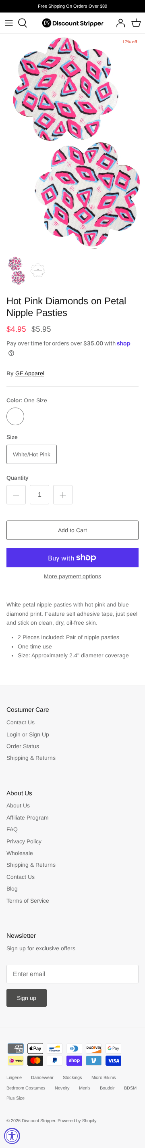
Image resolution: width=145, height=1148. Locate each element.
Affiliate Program (27, 817)
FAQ (12, 829)
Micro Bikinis (103, 1077)
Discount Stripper (38, 1120)
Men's (85, 1087)
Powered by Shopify (77, 1120)
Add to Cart (72, 530)
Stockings (72, 1077)
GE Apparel (29, 373)
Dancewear (42, 1077)
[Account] (118, 23)
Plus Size (15, 1098)
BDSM (130, 1087)
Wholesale (19, 853)
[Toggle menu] (9, 23)
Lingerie (14, 1077)
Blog (12, 888)
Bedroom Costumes (26, 1087)
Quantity (17, 478)
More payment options (72, 576)
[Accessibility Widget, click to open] (12, 1136)
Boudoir (107, 1087)
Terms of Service (27, 900)
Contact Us (20, 722)
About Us (18, 805)
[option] (72, 142)
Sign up (26, 998)
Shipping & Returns (31, 758)
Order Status (22, 746)
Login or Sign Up (27, 734)
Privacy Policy (23, 841)
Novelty (62, 1087)
